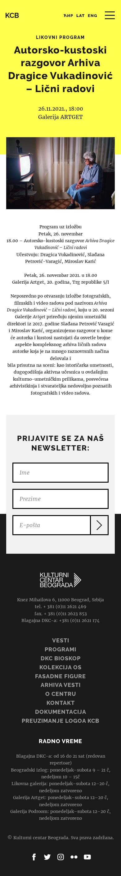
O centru (60, 694)
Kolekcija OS (60, 667)
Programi (60, 649)
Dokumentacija (60, 712)
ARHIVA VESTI (61, 685)
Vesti (60, 640)
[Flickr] (74, 857)
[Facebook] (34, 857)
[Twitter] (47, 857)
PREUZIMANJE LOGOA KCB (60, 720)
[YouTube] (87, 857)
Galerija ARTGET (60, 117)
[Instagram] (60, 857)
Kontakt (61, 703)
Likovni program (60, 37)
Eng (92, 15)
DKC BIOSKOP (61, 658)
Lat (80, 15)
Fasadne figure (60, 676)
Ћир (68, 15)
